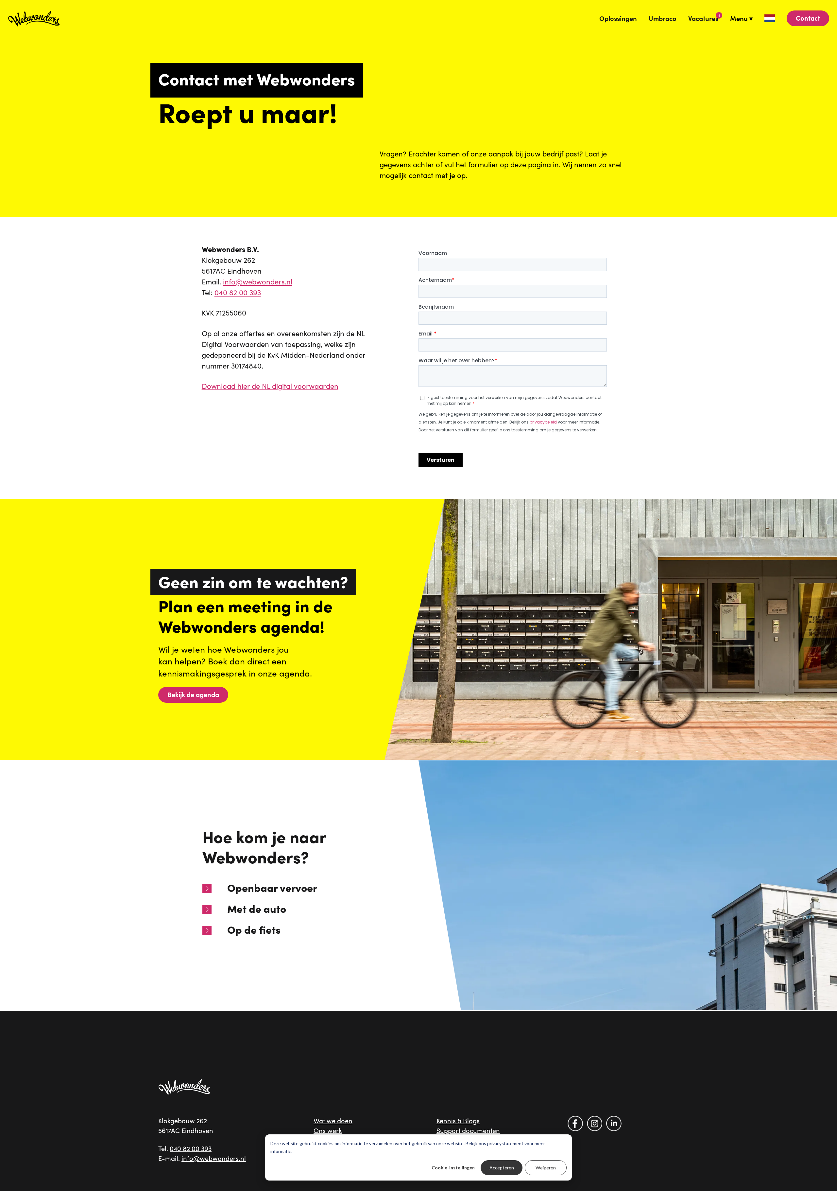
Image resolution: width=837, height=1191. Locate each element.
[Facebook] (575, 1123)
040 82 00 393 (237, 292)
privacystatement (505, 1143)
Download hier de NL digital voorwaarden (270, 386)
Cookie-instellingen (453, 1167)
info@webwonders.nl (257, 281)
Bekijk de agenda (193, 694)
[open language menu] (769, 18)
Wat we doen (333, 1120)
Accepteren (501, 1167)
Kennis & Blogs (458, 1120)
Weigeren (546, 1167)
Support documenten (468, 1130)
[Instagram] (594, 1123)
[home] (34, 18)
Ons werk (328, 1130)
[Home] (184, 1087)
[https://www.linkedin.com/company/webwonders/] (614, 1123)
